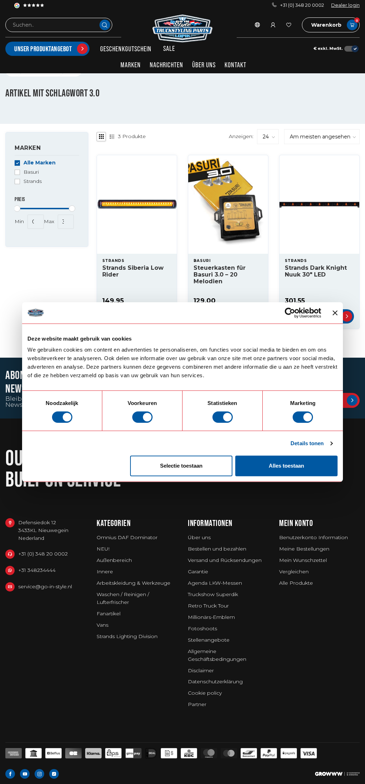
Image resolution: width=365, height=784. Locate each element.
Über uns (204, 65)
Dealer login (345, 5)
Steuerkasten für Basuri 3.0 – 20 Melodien (220, 274)
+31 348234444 (37, 570)
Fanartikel (108, 613)
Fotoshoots (202, 628)
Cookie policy (205, 693)
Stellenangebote (209, 640)
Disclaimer (201, 670)
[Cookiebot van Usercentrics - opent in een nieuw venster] (290, 312)
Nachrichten (166, 65)
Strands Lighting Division (127, 636)
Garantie (198, 571)
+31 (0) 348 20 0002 (302, 5)
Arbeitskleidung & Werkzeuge (133, 583)
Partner (197, 704)
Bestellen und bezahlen (217, 549)
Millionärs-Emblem (211, 617)
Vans (102, 625)
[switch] (142, 417)
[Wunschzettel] (288, 25)
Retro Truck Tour (208, 606)
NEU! (103, 549)
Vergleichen (294, 571)
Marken (130, 65)
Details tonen (307, 443)
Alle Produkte (296, 583)
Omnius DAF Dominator (127, 537)
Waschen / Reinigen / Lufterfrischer (123, 598)
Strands (33, 181)
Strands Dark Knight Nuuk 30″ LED (316, 271)
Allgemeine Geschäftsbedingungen (217, 655)
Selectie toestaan (181, 466)
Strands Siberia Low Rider (133, 271)
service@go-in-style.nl (45, 586)
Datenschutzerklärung (215, 681)
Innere (105, 571)
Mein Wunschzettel (303, 560)
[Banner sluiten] (335, 312)
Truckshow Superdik (213, 594)
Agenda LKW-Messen (215, 583)
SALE (169, 48)
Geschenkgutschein (125, 49)
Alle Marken (40, 162)
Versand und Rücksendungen (225, 560)
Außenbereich (114, 560)
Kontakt (235, 65)
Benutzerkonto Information (313, 537)
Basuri (31, 172)
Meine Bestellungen (304, 549)
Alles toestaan (286, 466)
